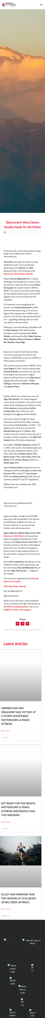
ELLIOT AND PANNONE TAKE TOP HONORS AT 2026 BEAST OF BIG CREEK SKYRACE (18, 898)
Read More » (6, 731)
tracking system (21, 607)
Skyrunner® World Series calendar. (18, 274)
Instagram (27, 610)
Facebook (8, 610)
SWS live (11, 607)
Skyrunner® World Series (14, 536)
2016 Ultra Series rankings (15, 586)
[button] (41, 4)
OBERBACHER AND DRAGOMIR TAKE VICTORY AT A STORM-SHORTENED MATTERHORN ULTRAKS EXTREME (18, 716)
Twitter (15, 610)
